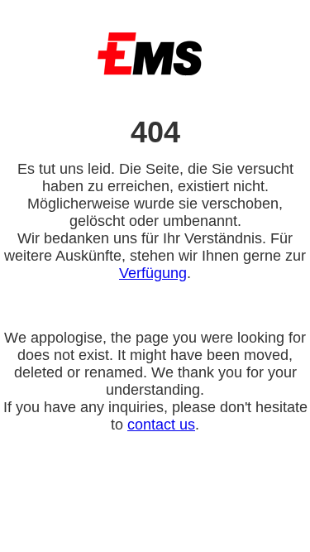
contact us (161, 424)
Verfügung (153, 273)
